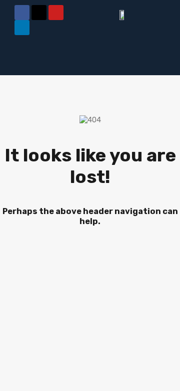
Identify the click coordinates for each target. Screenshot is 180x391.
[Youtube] (56, 12)
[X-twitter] (39, 12)
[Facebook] (22, 12)
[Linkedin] (22, 27)
